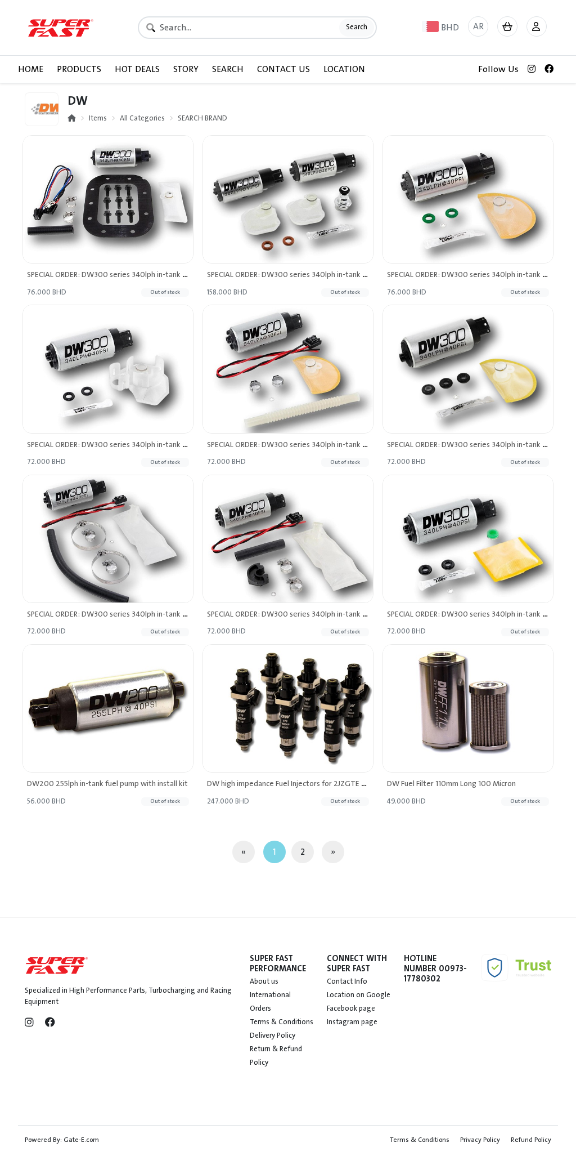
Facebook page (351, 1008)
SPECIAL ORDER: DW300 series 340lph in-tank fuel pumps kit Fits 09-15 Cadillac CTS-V (350, 274)
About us (264, 981)
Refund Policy (531, 1139)
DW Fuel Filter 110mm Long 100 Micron (451, 783)
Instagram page (352, 1022)
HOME (30, 69)
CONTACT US (283, 69)
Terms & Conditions (281, 1022)
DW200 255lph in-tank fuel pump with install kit (107, 783)
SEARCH (228, 69)
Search (356, 27)
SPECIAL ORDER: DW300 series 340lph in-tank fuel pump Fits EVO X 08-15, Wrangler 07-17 (177, 444)
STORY (186, 69)
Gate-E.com (81, 1139)
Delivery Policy (272, 1035)
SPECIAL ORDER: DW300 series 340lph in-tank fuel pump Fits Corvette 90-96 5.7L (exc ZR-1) (180, 274)
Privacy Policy (480, 1139)
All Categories (142, 118)
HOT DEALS (137, 69)
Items (98, 118)
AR (478, 26)
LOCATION (344, 69)
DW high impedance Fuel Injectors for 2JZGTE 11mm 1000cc (306, 783)
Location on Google (358, 995)
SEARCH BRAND (202, 118)
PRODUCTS (79, 69)
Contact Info (347, 981)
